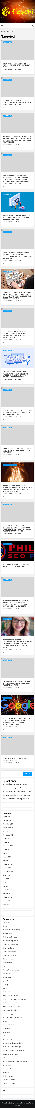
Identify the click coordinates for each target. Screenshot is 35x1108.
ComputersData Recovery (11, 944)
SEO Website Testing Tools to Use (13, 788)
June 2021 (6, 882)
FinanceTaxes (7, 974)
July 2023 (6, 850)
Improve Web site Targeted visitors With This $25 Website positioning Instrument (17, 450)
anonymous (6, 922)
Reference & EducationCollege (13, 1043)
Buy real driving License (10, 941)
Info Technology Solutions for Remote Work (17, 791)
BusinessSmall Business (10, 937)
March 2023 (6, 853)
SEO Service (7, 42)
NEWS (5, 1021)
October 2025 (7, 831)
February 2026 (7, 817)
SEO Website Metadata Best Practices (15, 784)
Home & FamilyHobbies (10, 1010)
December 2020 (8, 904)
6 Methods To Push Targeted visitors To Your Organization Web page (17, 65)
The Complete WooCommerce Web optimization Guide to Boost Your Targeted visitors (16, 683)
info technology (8, 1014)
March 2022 (6, 861)
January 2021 (7, 901)
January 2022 (7, 868)
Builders (5, 926)
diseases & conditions (10, 959)
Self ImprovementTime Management (15, 1061)
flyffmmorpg (7, 977)
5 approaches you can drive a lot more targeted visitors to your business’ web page (17, 217)
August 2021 (7, 875)
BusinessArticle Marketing (11, 930)
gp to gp (5, 985)
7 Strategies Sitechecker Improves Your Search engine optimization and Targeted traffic (17, 412)
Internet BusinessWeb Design (12, 1017)
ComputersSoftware (9, 955)
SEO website (7, 80)
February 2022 (7, 864)
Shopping (6, 1072)
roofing (5, 1058)
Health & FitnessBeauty (10, 996)
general (5, 981)
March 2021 (6, 894)
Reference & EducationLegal (12, 1047)
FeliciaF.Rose (8, 69)
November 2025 (8, 828)
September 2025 (8, 835)
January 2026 (7, 820)
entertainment (7, 963)
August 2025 (7, 839)
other (4, 1036)
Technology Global (10, 465)
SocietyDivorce (8, 1076)
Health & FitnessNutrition (11, 1007)
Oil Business (6, 1028)
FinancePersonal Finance (11, 970)
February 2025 (7, 842)
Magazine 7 (26, 1103)
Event (5, 966)
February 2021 (7, 897)
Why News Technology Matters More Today (16, 795)
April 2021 (6, 890)
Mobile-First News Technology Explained (16, 799)
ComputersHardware (9, 952)
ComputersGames (8, 948)
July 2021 (6, 879)
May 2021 (6, 886)
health (5, 988)
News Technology (8, 1025)
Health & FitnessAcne (10, 992)
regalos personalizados (10, 1054)
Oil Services (6, 1032)
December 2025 (8, 824)
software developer (9, 1080)
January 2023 (7, 857)
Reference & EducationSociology (13, 1050)
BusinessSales (7, 933)
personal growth (8, 1039)
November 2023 (8, 846)
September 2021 (8, 872)
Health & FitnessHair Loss (11, 1003)
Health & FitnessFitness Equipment (14, 999)
